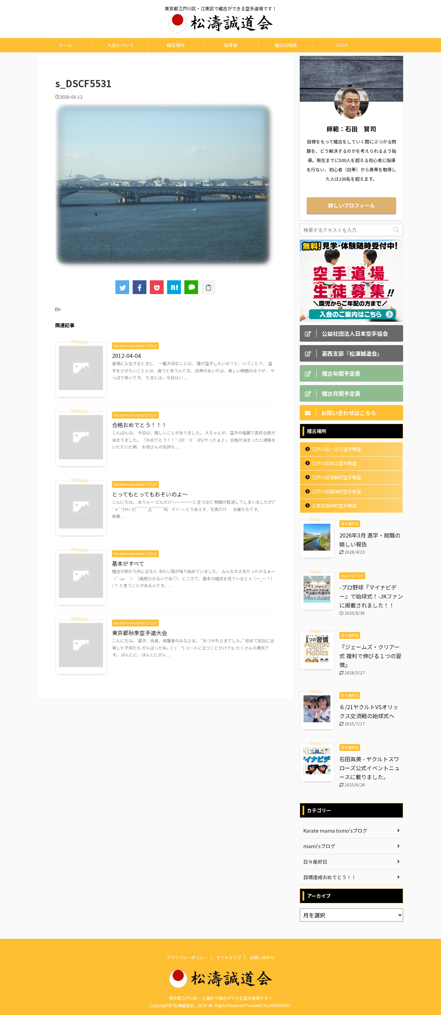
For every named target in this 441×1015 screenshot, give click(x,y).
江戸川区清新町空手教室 (336, 477)
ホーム (65, 45)
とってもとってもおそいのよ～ (150, 494)
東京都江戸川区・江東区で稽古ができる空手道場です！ (220, 998)
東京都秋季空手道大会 (139, 633)
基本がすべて (128, 563)
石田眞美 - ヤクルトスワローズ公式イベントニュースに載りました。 (369, 768)
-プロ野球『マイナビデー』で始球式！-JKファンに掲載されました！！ (371, 596)
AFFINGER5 (279, 1005)
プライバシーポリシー (187, 957)
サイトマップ (228, 957)
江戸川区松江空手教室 (334, 463)
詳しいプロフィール (351, 205)
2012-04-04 (126, 355)
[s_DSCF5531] (174, 287)
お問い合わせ (262, 957)
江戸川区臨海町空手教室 (336, 491)
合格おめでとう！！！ (139, 425)
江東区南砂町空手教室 (334, 505)
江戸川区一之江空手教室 (336, 449)
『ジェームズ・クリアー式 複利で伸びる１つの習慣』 (370, 656)
